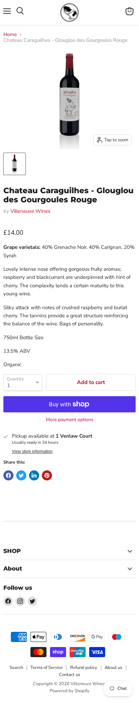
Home (10, 34)
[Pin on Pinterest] (47, 475)
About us (113, 668)
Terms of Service (46, 668)
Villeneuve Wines (30, 211)
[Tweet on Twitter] (21, 475)
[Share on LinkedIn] (34, 475)
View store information (32, 451)
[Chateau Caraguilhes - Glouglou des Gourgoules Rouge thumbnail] (14, 164)
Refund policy (83, 668)
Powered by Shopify (69, 691)
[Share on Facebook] (8, 475)
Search (16, 668)
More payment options (69, 419)
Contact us (69, 675)
